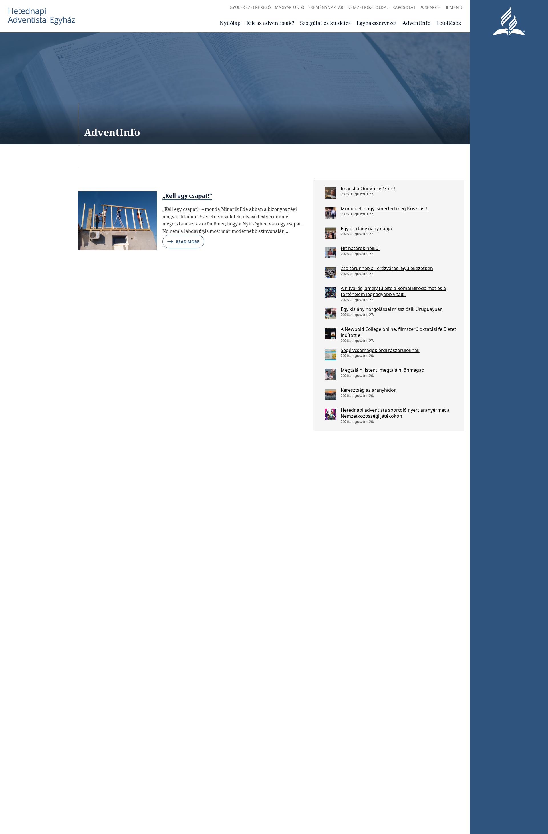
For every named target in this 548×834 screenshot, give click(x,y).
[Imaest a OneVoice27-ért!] (330, 193)
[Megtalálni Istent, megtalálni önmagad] (330, 374)
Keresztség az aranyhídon (369, 390)
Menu (456, 7)
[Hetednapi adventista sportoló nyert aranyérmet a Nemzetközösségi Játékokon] (330, 414)
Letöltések (448, 22)
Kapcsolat (404, 7)
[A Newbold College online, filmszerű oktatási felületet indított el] (330, 333)
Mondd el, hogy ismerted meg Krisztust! (384, 208)
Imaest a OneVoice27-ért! (368, 188)
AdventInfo (416, 22)
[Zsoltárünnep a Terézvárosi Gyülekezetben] (330, 272)
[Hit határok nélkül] (330, 252)
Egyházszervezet (376, 22)
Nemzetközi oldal (368, 7)
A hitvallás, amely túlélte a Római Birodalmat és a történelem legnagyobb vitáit (393, 291)
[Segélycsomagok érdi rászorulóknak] (330, 354)
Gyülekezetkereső (250, 7)
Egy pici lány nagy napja (366, 228)
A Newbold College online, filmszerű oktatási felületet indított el (398, 332)
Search (433, 7)
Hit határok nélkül (360, 248)
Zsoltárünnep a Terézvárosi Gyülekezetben (387, 268)
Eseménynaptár (326, 7)
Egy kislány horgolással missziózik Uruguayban (392, 309)
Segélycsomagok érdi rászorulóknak (380, 350)
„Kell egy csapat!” (187, 195)
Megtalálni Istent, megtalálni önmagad (382, 370)
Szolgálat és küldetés (325, 22)
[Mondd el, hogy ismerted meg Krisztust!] (330, 213)
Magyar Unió (290, 7)
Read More (187, 241)
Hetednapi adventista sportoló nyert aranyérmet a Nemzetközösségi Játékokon (395, 413)
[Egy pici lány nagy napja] (330, 233)
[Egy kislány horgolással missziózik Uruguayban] (330, 313)
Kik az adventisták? (270, 22)
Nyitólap (230, 22)
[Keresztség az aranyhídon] (330, 394)
